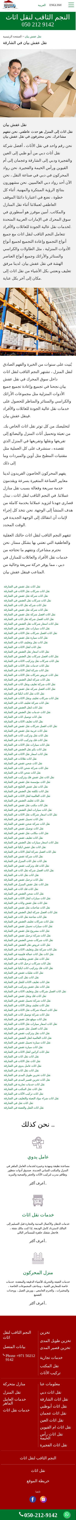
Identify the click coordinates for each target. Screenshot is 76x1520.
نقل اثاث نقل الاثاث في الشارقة (22, 1061)
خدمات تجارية (51, 1357)
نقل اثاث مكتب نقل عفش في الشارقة (26, 805)
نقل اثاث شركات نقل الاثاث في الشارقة (27, 591)
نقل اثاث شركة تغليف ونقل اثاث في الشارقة (29, 684)
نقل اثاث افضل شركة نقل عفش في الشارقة (29, 614)
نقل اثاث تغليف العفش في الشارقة (24, 800)
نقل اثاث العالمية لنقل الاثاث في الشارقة (27, 796)
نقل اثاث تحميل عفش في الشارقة (23, 819)
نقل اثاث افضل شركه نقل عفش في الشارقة (29, 689)
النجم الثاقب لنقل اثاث (38, 20)
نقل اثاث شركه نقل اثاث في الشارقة (25, 605)
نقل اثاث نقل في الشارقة (18, 1103)
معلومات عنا (50, 1384)
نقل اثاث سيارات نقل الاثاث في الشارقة (27, 745)
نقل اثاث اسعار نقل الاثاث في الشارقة (26, 754)
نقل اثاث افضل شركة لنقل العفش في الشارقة (30, 912)
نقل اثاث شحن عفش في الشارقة (23, 763)
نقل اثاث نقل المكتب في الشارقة (23, 1089)
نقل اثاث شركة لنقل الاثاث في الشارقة (26, 670)
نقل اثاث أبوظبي (53, 1406)
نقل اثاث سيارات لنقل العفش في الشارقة (28, 810)
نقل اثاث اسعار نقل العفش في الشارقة (26, 651)
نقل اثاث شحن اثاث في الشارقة (22, 772)
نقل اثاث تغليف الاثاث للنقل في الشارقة (27, 982)
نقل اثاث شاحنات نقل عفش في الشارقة (27, 907)
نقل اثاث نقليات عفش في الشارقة (23, 973)
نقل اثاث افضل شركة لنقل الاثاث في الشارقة (30, 852)
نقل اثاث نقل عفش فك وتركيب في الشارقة (29, 777)
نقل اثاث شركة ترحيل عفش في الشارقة (27, 935)
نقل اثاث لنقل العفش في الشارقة (23, 707)
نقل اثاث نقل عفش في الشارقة (22, 586)
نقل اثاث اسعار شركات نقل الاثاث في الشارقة (30, 814)
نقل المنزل (12, 1392)
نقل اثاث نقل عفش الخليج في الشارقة (26, 786)
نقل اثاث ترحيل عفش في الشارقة (23, 879)
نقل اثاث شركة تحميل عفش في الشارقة (27, 1000)
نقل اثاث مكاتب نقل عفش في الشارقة (26, 833)
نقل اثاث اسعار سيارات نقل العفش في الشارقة (31, 842)
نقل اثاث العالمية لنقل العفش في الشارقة (28, 1038)
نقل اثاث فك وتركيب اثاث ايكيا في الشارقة (28, 968)
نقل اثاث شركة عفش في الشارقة (23, 856)
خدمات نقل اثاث (16, 1410)
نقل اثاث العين (52, 1420)
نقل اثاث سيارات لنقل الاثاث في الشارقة (27, 898)
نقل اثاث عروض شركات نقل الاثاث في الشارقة (31, 675)
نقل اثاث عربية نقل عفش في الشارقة (25, 731)
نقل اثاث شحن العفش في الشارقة (24, 893)
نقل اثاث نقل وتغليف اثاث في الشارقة (26, 642)
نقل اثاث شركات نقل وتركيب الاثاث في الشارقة (31, 661)
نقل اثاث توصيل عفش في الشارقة (23, 828)
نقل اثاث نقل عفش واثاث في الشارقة (25, 903)
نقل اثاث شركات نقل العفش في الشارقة (27, 600)
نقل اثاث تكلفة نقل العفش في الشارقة (26, 791)
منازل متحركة (14, 1384)
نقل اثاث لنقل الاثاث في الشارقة (22, 647)
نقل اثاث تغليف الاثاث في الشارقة (23, 721)
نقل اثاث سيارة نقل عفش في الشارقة (26, 637)
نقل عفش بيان (33, 36)
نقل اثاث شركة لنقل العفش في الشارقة (27, 679)
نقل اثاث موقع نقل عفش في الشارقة (25, 1019)
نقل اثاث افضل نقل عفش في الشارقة (26, 1028)
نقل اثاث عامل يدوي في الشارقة (22, 1066)
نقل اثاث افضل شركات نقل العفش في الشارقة (31, 656)
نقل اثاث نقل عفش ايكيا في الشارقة (25, 847)
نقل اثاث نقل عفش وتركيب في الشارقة (27, 986)
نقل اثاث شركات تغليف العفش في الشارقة (29, 921)
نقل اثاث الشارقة (54, 1399)
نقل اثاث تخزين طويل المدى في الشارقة (27, 1075)
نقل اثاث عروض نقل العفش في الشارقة (27, 945)
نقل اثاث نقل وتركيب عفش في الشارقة (27, 1033)
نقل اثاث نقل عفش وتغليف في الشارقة (26, 959)
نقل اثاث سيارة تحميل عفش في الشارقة (27, 1042)
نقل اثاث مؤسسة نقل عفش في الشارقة (27, 782)
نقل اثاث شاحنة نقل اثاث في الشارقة (25, 917)
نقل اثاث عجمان (53, 1413)
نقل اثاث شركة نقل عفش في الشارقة (26, 596)
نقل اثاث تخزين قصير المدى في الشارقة (27, 1080)
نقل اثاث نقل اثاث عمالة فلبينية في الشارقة (29, 954)
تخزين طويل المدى (55, 1341)
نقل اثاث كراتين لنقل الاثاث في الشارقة (26, 1052)
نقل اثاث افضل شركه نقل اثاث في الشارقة (29, 870)
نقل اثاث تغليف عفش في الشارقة (23, 838)
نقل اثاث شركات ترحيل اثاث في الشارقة (27, 963)
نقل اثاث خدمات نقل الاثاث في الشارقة (26, 665)
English (55, 5)
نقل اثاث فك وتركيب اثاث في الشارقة (26, 740)
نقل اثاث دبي (50, 1392)
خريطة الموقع (38, 1481)
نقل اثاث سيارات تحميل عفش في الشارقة (28, 926)
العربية (42, 5)
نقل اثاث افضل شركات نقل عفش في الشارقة (30, 726)
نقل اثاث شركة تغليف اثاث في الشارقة (26, 703)
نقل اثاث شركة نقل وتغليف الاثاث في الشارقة (30, 949)
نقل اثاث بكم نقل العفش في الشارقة (25, 749)
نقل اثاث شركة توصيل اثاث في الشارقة (26, 1014)
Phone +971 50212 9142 (20, 1357)
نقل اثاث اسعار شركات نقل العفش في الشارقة (31, 624)
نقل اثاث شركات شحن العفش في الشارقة (28, 940)
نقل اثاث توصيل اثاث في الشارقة (23, 717)
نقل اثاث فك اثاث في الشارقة (21, 889)
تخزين (45, 1332)
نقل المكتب (49, 1366)
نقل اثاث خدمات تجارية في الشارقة (24, 1084)
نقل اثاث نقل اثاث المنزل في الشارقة (25, 861)
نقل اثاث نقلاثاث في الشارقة (20, 758)
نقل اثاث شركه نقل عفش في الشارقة (26, 610)
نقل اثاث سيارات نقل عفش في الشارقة (27, 628)
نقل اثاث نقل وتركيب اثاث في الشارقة (26, 735)
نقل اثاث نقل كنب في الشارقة (21, 977)
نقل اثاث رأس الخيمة (51, 1436)
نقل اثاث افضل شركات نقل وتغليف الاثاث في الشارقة (35, 991)
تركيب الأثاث (50, 1373)
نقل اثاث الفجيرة (53, 1445)
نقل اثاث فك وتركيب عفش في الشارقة (26, 865)
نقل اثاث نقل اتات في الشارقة (21, 875)
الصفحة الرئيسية (12, 36)
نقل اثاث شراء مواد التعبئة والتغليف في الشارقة (31, 1098)
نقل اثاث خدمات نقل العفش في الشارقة (27, 712)
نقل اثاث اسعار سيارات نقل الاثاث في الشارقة (30, 1024)
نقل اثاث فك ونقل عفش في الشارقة (25, 996)
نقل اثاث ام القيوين (55, 1427)
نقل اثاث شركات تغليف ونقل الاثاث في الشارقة (31, 698)
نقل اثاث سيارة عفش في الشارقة (23, 1047)
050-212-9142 (40, 1515)
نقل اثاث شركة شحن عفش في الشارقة (27, 824)
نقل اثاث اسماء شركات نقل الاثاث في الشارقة (30, 1010)
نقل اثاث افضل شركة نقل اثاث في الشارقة (29, 619)
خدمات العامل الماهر (14, 1401)
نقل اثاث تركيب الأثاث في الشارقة (23, 1093)
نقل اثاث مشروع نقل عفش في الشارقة (26, 931)
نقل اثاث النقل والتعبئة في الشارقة (24, 1107)
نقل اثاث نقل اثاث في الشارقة (21, 1056)
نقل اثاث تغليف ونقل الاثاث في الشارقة (26, 1005)
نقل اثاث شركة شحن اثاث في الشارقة (26, 768)
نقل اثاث (38, 1470)
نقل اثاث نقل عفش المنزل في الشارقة (26, 884)
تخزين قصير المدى (55, 1348)
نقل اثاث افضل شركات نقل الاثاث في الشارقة (30, 633)
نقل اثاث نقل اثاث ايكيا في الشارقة (24, 693)
